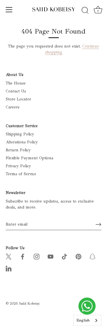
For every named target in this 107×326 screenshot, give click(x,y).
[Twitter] (8, 256)
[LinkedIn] (8, 268)
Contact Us (16, 91)
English (83, 320)
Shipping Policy (20, 134)
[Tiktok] (64, 256)
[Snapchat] (92, 256)
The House (16, 83)
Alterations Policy (22, 142)
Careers (12, 107)
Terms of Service (21, 174)
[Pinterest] (78, 256)
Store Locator (18, 99)
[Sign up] (98, 224)
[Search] (85, 10)
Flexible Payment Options (29, 158)
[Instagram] (36, 256)
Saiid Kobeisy (29, 304)
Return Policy (18, 150)
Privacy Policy (18, 166)
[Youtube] (50, 256)
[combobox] (87, 320)
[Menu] (9, 9)
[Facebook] (22, 256)
